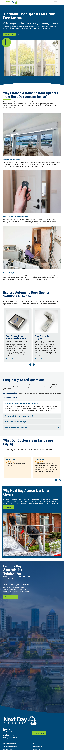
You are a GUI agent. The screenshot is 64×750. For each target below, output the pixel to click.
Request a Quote (39, 733)
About (34, 743)
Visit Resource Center (9, 397)
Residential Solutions (9, 743)
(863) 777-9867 (10, 738)
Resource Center (37, 746)
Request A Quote (9, 34)
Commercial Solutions (10, 746)
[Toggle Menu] (55, 2)
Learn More (8, 507)
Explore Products (21, 34)
